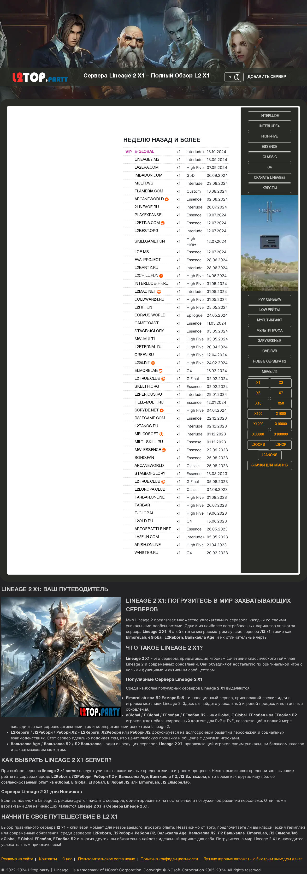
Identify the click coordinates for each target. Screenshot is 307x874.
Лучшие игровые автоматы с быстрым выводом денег (252, 859)
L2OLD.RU (144, 521)
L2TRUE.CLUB (148, 379)
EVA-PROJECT (148, 260)
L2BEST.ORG (146, 231)
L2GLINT (143, 363)
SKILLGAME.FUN (150, 241)
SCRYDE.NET (147, 410)
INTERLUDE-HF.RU (151, 283)
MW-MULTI (145, 339)
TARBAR (142, 505)
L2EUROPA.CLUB (150, 489)
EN (228, 77)
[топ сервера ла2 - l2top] (40, 77)
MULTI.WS (144, 183)
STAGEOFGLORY (150, 474)
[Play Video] (167, 199)
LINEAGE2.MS (147, 159)
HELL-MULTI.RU (149, 402)
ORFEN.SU (144, 355)
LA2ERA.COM (147, 167)
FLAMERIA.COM (149, 191)
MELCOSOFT (147, 434)
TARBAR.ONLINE (150, 497)
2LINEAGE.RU (147, 207)
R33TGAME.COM (150, 418)
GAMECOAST (147, 323)
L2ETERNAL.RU (148, 347)
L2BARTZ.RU (146, 268)
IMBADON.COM (148, 175)
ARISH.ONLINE (148, 545)
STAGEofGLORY (149, 331)
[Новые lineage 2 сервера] (269, 243)
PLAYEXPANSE (148, 215)
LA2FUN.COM (147, 537)
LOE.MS (142, 252)
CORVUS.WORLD (150, 315)
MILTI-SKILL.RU (149, 442)
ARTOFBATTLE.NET (153, 529)
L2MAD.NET (146, 291)
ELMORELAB (147, 371)
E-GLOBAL (144, 152)
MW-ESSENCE (148, 450)
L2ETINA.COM (148, 223)
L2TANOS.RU (146, 426)
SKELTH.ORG (147, 386)
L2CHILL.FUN (147, 276)
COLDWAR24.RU (149, 299)
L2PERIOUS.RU (148, 394)
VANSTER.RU (146, 553)
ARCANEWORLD (150, 199)
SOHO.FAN (144, 458)
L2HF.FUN (143, 307)
